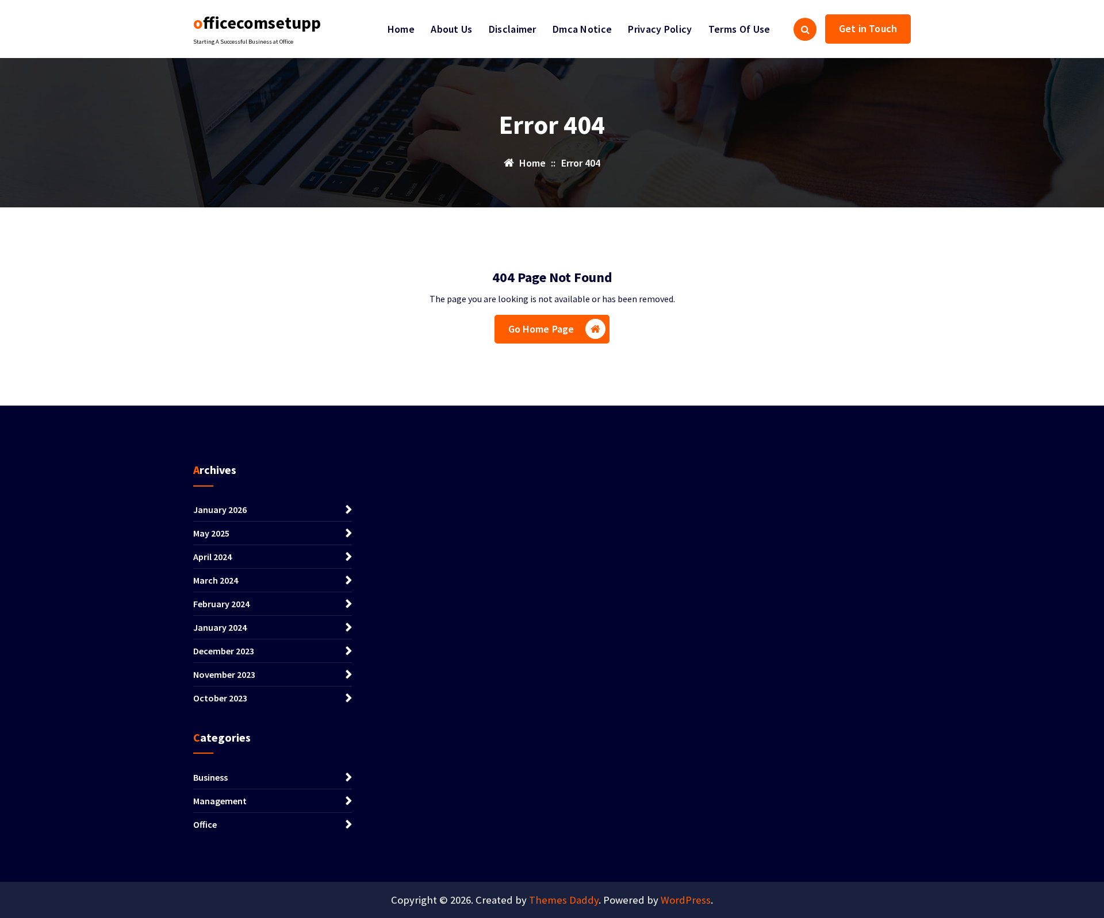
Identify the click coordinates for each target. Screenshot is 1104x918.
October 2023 (220, 698)
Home (401, 29)
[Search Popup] (804, 29)
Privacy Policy (660, 29)
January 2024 (220, 627)
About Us (451, 29)
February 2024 (221, 604)
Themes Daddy (564, 900)
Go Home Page (541, 328)
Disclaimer (512, 29)
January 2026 (220, 509)
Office (205, 824)
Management (220, 801)
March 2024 (215, 580)
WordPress (686, 900)
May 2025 (211, 533)
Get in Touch (868, 28)
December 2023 (223, 651)
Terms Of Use (739, 29)
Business (210, 777)
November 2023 (224, 674)
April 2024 (212, 556)
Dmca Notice (582, 29)
